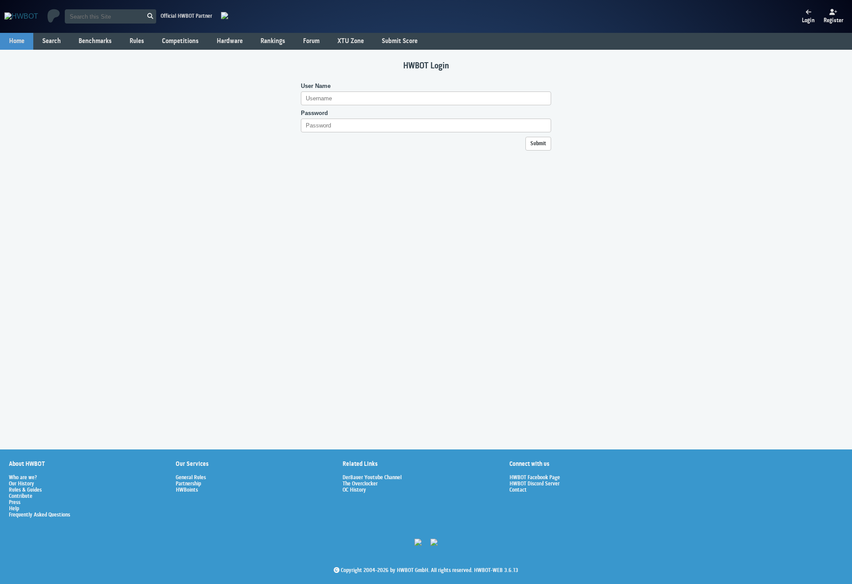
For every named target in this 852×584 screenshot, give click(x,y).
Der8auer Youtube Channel (372, 478)
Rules (137, 41)
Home (16, 41)
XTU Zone (350, 41)
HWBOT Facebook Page (534, 478)
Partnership (188, 484)
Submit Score (400, 41)
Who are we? (23, 478)
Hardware (230, 41)
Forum (311, 41)
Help (14, 509)
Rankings (272, 41)
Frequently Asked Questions (39, 515)
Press (14, 503)
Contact (518, 490)
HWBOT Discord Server (534, 484)
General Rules (191, 478)
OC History (354, 490)
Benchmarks (95, 41)
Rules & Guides (25, 490)
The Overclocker (360, 484)
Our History (21, 484)
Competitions (180, 41)
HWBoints (187, 490)
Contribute (20, 496)
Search (51, 41)
